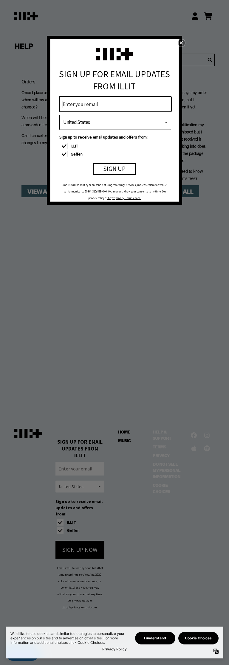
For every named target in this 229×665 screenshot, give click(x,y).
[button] (181, 42)
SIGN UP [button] (114, 169)
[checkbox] (116, 146)
